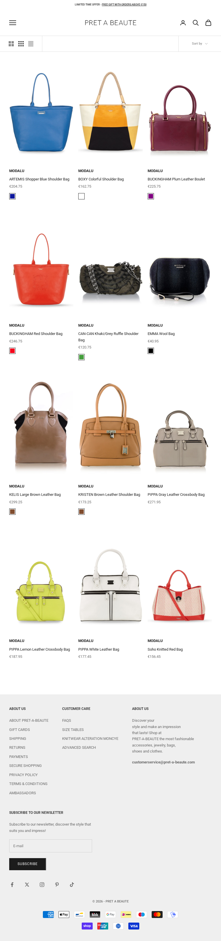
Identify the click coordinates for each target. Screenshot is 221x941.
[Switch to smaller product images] (21, 44)
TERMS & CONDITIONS (28, 784)
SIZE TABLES (73, 729)
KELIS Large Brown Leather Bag (35, 494)
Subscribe (28, 864)
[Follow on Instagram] (42, 884)
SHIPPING (17, 738)
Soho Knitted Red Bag (165, 649)
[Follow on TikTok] (72, 884)
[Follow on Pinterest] (57, 884)
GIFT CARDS (19, 729)
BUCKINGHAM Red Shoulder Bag (35, 334)
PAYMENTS (18, 757)
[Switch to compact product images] (30, 44)
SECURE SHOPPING (25, 765)
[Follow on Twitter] (27, 884)
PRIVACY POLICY (23, 775)
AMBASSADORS (22, 793)
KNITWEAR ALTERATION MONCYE (90, 738)
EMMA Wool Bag (161, 334)
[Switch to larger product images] (11, 44)
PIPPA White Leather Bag (98, 649)
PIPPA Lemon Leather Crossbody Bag (39, 649)
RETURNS (17, 747)
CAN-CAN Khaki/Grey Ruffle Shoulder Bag (108, 337)
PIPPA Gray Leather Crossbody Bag (176, 494)
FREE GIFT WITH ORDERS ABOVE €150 (124, 4)
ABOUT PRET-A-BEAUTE (28, 720)
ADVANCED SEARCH (79, 747)
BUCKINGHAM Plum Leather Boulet (176, 179)
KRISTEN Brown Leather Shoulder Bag (109, 494)
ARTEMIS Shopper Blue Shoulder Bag (39, 179)
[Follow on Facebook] (12, 884)
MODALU (16, 171)
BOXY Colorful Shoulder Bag (101, 179)
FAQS (66, 720)
